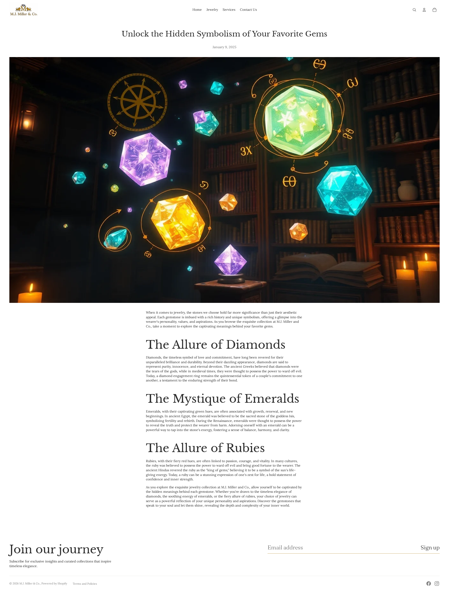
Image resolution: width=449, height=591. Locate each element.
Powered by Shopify (54, 583)
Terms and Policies (85, 583)
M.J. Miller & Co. (29, 583)
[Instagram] (437, 583)
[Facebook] (428, 583)
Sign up (430, 547)
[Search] (414, 10)
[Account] (424, 10)
